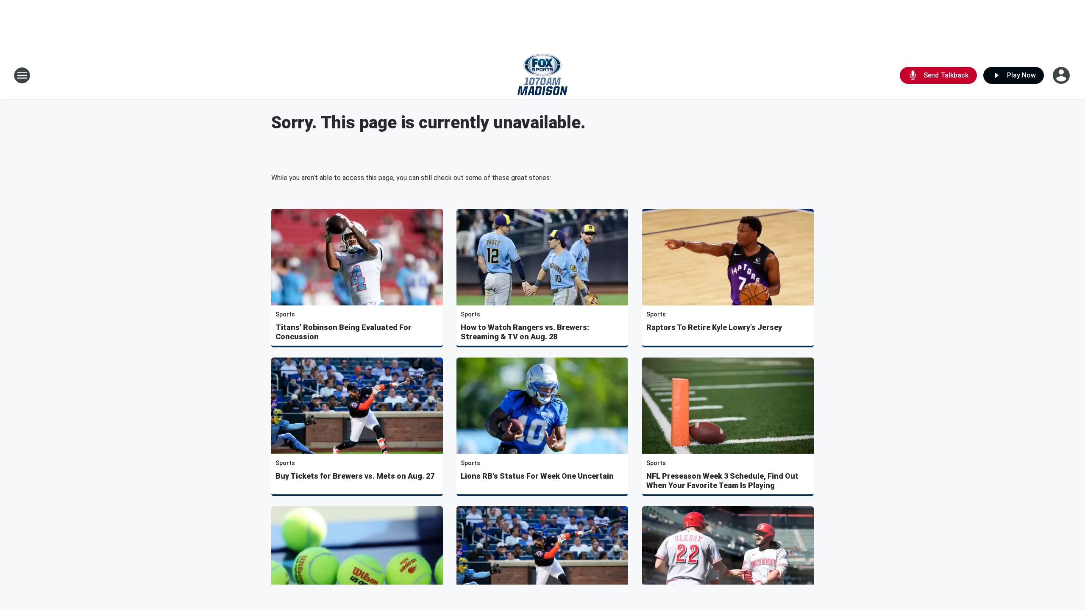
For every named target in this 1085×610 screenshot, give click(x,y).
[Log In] (1062, 75)
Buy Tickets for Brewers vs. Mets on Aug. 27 (354, 475)
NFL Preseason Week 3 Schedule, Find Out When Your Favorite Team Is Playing (722, 480)
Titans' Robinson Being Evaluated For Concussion (343, 332)
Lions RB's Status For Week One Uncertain (537, 475)
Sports (285, 314)
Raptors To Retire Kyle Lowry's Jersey (714, 327)
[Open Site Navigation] (22, 75)
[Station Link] (542, 75)
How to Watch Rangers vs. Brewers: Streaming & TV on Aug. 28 (525, 332)
